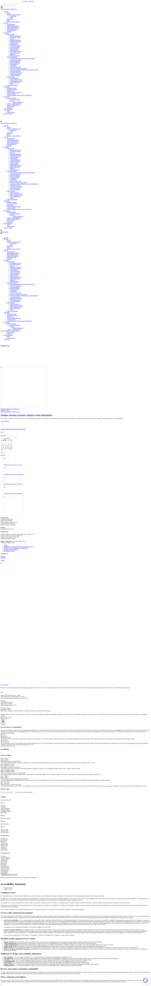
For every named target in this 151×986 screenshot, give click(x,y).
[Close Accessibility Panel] (1, 752)
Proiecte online (16, 411)
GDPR (5, 545)
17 (1, 447)
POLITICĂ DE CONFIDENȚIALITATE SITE (16, 548)
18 (3, 447)
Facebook (3, 556)
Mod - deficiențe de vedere (7, 764)
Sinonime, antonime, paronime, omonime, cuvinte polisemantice (26, 415)
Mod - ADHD (4, 776)
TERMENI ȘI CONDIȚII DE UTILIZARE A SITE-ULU (18, 546)
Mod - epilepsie (5, 758)
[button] (1, 794)
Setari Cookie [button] (4, 717)
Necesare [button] (3, 734)
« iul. (2, 452)
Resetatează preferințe (6, 874)
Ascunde (15, 874)
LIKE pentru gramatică (6, 411)
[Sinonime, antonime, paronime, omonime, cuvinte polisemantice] (24, 407)
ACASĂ (25, 1)
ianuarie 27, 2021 (5, 410)
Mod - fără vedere (5, 781)
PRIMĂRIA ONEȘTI (9, 551)
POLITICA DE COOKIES (10, 549)
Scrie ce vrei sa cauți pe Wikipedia (23, 792)
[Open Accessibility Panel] (1, 984)
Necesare (5, 736)
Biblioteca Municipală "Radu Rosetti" (10, 409)
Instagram (3, 557)
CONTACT (31, 1)
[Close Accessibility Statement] (1, 880)
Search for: (3, 435)
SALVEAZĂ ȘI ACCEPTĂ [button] (8, 746)
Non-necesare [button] (4, 740)
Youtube (3, 560)
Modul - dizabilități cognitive (8, 770)
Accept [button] (10, 717)
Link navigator (4, 871)
